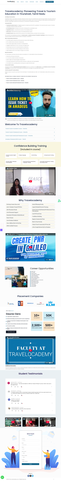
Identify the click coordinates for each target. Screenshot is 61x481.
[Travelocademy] (11, 2)
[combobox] (30, 461)
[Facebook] (28, 476)
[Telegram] (33, 476)
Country (23, 459)
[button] (6, 303)
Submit (30, 464)
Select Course (24, 451)
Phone (23, 447)
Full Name (23, 438)
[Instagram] (30, 476)
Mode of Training (24, 455)
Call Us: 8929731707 (49, 1)
